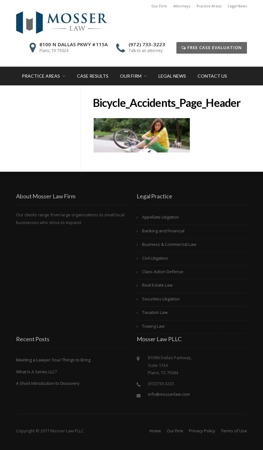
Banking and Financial (163, 231)
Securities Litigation (161, 299)
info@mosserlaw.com (169, 394)
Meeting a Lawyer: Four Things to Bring (53, 360)
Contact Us (212, 76)
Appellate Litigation (160, 217)
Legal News (237, 6)
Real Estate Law (157, 285)
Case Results (92, 76)
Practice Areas (209, 6)
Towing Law (153, 326)
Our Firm (159, 6)
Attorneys (182, 6)
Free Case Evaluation (214, 47)
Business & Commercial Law (169, 244)
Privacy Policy (202, 431)
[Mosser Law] (61, 22)
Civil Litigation (155, 258)
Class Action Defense (162, 271)
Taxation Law (155, 312)
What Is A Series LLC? (36, 372)
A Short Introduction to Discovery (48, 383)
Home (155, 431)
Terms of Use (234, 431)
